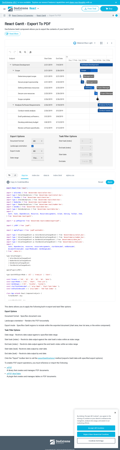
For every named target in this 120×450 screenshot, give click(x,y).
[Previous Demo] (107, 43)
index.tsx (35, 175)
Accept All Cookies (96, 428)
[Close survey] (116, 2)
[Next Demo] (112, 43)
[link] (18, 182)
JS (15, 175)
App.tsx (25, 175)
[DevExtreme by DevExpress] (18, 9)
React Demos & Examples (22, 15)
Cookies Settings (96, 441)
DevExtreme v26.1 (9, 2)
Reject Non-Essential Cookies (96, 434)
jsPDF (9, 367)
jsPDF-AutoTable (14, 374)
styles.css (70, 175)
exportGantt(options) (46, 358)
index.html (57, 175)
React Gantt (41, 15)
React (32, 8)
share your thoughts (77, 2)
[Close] (115, 412)
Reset (100, 182)
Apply (110, 182)
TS (9, 175)
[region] (96, 428)
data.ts (46, 175)
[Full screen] (101, 43)
